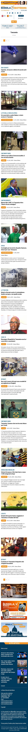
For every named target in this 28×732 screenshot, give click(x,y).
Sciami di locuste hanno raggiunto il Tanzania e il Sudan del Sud (12, 516)
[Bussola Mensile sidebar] (14, 610)
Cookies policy (11, 723)
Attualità (4, 74)
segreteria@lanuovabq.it (7, 702)
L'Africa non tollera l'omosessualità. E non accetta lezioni (13, 156)
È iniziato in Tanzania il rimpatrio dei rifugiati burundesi (12, 562)
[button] (14, 22)
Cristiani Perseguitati (7, 120)
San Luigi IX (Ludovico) (20, 25)
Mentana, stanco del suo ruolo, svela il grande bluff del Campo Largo (8, 671)
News (5, 15)
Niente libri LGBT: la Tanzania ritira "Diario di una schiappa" (12, 203)
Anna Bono (17, 74)
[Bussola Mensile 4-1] (14, 591)
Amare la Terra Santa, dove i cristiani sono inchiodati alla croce (7, 654)
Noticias (10, 15)
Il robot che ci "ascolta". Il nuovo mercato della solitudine (6, 679)
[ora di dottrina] (14, 630)
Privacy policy (4, 723)
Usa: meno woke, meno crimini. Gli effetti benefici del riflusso (8, 662)
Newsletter (20, 18)
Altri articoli (14, 643)
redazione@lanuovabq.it (7, 701)
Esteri (3, 207)
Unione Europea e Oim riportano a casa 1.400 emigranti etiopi (13, 473)
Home (14, 35)
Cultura (4, 297)
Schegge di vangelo (7, 25)
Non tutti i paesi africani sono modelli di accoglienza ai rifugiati (13, 382)
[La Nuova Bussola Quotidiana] (14, 8)
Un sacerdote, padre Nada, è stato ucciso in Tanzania (12, 116)
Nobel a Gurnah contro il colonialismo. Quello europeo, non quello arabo (13, 293)
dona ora (21, 16)
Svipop (3, 344)
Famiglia (3, 160)
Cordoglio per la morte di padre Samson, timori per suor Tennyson (14, 248)
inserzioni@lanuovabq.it (6, 704)
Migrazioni (4, 386)
